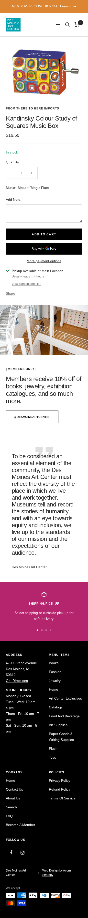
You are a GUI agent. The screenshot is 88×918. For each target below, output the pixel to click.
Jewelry (55, 681)
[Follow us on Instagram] (22, 852)
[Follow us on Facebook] (11, 852)
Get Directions (17, 681)
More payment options (44, 261)
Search (11, 807)
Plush (53, 748)
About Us (13, 798)
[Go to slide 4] (50, 630)
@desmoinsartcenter (32, 417)
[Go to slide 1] (37, 630)
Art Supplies (58, 725)
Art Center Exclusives (65, 698)
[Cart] (77, 24)
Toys (52, 757)
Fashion (55, 672)
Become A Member (20, 825)
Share (10, 293)
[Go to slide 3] (46, 630)
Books (53, 663)
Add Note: (13, 199)
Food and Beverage (64, 716)
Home (53, 689)
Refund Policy (59, 789)
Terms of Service (62, 798)
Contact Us (14, 789)
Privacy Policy (59, 780)
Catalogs (56, 707)
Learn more (68, 6)
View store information (26, 284)
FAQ (9, 816)
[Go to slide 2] (42, 630)
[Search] (67, 24)
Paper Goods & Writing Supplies (61, 737)
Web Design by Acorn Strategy (56, 873)
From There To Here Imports (32, 108)
